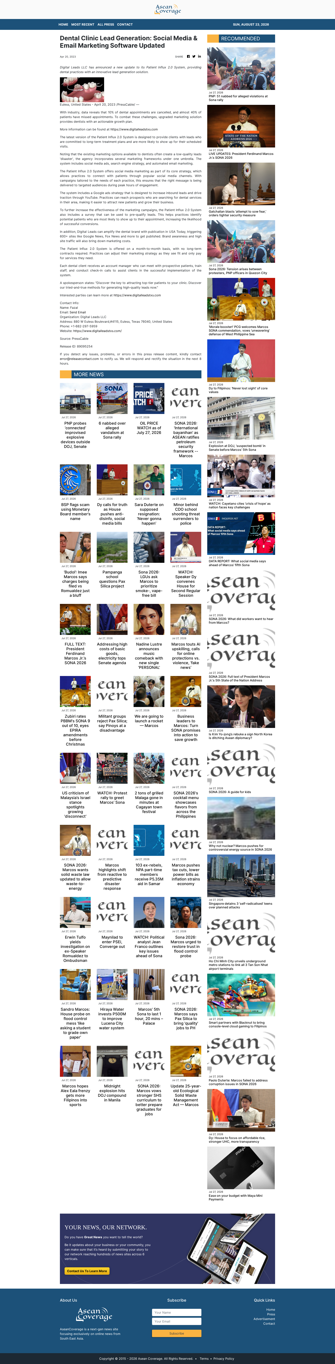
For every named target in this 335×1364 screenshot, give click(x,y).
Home (270, 1309)
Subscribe (176, 1333)
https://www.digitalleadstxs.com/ (97, 331)
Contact (269, 1323)
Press (271, 1314)
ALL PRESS (106, 24)
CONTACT (125, 24)
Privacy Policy (223, 1359)
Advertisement (264, 1319)
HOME (63, 24)
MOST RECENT (82, 24)
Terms (204, 1359)
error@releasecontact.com (79, 359)
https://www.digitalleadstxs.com (134, 129)
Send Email (78, 312)
